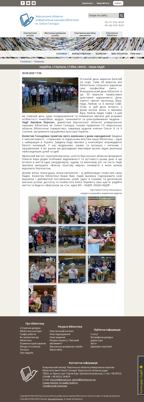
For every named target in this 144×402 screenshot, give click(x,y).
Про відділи (26, 352)
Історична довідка (30, 328)
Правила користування (33, 343)
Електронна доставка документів (85, 34)
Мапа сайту (56, 349)
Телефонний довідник (54, 385)
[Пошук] (121, 15)
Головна (25, 61)
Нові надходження (60, 334)
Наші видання (57, 337)
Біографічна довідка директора (102, 339)
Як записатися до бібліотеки (29, 339)
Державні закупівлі (101, 346)
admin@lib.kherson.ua (83, 379)
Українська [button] (87, 3)
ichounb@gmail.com (60, 379)
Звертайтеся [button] (103, 3)
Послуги (24, 349)
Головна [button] (61, 53)
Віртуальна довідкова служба (55, 34)
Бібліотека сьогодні (31, 331)
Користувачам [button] (81, 53)
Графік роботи (28, 334)
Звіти (93, 343)
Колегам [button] (101, 53)
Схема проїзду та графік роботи (60, 382)
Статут (94, 334)
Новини (38, 61)
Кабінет (118, 3)
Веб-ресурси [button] (119, 53)
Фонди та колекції (30, 346)
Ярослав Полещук (55, 399)
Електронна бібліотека (112, 34)
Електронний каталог (30, 34)
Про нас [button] (135, 53)
